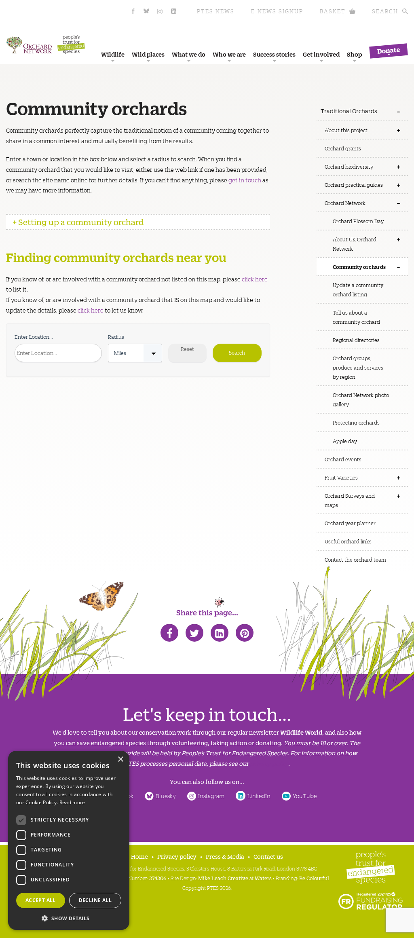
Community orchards (359, 266)
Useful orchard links (348, 541)
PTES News (215, 11)
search (385, 11)
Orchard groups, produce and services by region (358, 367)
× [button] (120, 759)
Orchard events (343, 459)
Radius (116, 336)
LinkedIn (258, 795)
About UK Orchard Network (354, 244)
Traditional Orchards (349, 110)
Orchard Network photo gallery (361, 399)
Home (139, 856)
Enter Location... (34, 336)
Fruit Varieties (341, 477)
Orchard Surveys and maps (350, 500)
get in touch (244, 180)
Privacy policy (176, 856)
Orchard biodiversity (349, 166)
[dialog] (68, 840)
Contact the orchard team (355, 559)
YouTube (305, 795)
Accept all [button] (40, 900)
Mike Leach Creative (223, 878)
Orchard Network (345, 202)
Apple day (345, 440)
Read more (72, 802)
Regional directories (356, 339)
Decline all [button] (95, 900)
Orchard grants (343, 148)
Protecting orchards (356, 422)
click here (255, 279)
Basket (333, 11)
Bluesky (166, 795)
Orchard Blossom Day (358, 221)
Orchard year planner (350, 523)
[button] (68, 917)
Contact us (268, 856)
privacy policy (269, 763)
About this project (346, 130)
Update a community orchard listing (358, 289)
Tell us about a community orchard (356, 317)
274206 (158, 878)
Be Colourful (314, 878)
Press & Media (225, 856)
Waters (263, 878)
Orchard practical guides (354, 184)
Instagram (211, 795)
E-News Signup (277, 11)
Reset (187, 348)
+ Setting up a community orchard (78, 222)
